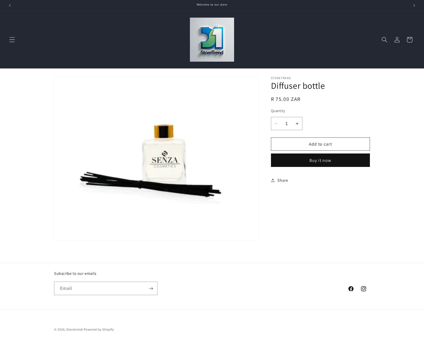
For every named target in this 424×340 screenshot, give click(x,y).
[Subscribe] (151, 288)
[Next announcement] (414, 5)
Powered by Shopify (99, 329)
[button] (12, 39)
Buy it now (320, 160)
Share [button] (282, 180)
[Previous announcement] (10, 5)
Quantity (278, 110)
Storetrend (74, 329)
